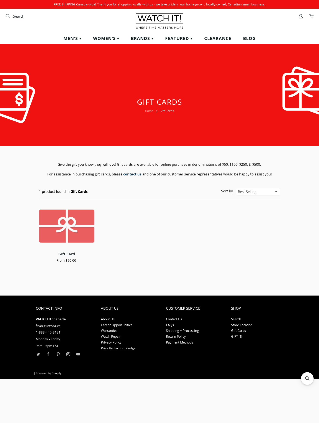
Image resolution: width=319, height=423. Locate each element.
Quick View (67, 226)
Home (149, 111)
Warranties (109, 331)
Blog (249, 38)
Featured (177, 38)
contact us (132, 174)
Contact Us (174, 319)
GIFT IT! (236, 336)
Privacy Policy (111, 342)
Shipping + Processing (182, 331)
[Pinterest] (58, 354)
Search (236, 319)
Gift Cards (238, 331)
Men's (71, 38)
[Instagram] (68, 354)
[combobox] (31, 16)
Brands (141, 38)
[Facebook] (48, 354)
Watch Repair (111, 336)
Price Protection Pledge (118, 348)
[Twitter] (38, 354)
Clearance (217, 38)
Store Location (242, 325)
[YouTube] (78, 354)
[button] (307, 378)
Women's (105, 38)
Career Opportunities (116, 325)
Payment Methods (179, 342)
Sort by (227, 191)
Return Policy (176, 336)
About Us (108, 319)
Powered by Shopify (49, 373)
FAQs (170, 325)
